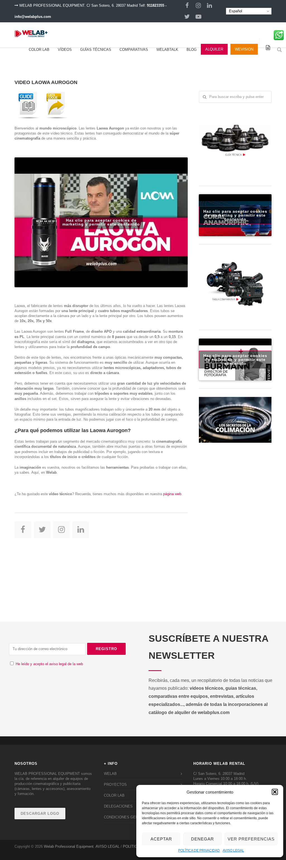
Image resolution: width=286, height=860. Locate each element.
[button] (275, 792)
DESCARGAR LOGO (40, 813)
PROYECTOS (115, 784)
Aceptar (161, 839)
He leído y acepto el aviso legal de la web (49, 664)
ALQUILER (214, 49)
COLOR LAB (39, 49)
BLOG (192, 49)
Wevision (244, 49)
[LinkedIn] (209, 5)
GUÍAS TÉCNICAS (95, 49)
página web (172, 494)
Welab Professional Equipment (69, 846)
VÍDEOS (65, 49)
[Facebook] (187, 5)
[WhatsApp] (279, 37)
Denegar (202, 839)
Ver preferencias (251, 839)
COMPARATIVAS (134, 49)
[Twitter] (187, 16)
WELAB (110, 774)
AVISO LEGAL (233, 850)
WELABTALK (167, 49)
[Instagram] (198, 5)
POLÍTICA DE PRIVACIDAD (199, 850)
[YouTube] (198, 16)
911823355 (155, 5)
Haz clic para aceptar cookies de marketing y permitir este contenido (101, 222)
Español (235, 11)
